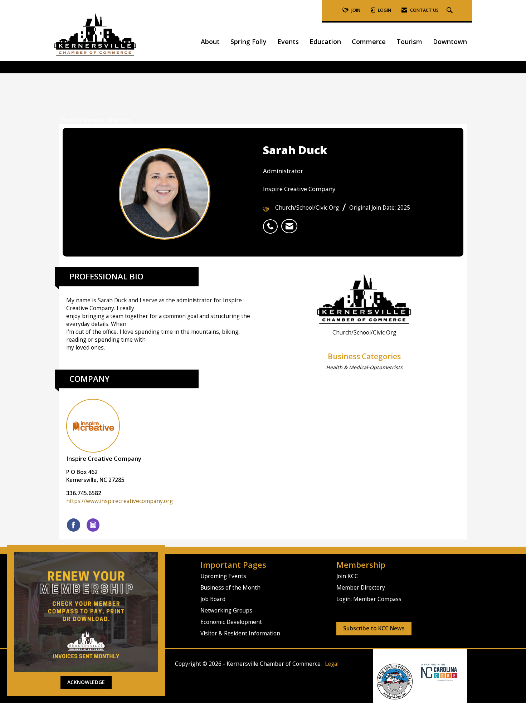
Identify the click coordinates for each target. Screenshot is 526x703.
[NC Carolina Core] (438, 672)
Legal (332, 664)
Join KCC (347, 576)
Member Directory (360, 587)
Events (288, 41)
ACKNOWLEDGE (86, 682)
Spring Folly (248, 41)
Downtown (450, 41)
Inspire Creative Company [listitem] (103, 458)
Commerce (369, 41)
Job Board (212, 599)
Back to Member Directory (96, 120)
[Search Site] (450, 10)
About (210, 41)
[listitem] (272, 222)
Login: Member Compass (368, 599)
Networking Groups (226, 610)
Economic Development (231, 622)
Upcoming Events (223, 576)
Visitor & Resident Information (240, 633)
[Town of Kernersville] (418, 672)
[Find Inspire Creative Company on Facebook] (73, 525)
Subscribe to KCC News (374, 628)
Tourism (409, 41)
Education (325, 41)
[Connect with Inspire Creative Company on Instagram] (93, 525)
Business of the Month (230, 587)
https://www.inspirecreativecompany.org (119, 501)
